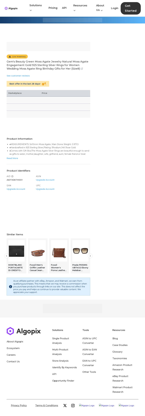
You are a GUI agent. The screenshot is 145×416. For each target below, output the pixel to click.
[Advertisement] (72, 32)
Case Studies (119, 345)
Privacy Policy (19, 405)
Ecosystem (13, 348)
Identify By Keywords (64, 367)
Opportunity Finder (63, 380)
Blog (115, 338)
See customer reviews (18, 75)
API (64, 7)
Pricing (52, 7)
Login (114, 8)
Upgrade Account (45, 180)
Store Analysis (60, 360)
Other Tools (89, 372)
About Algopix (15, 341)
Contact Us (13, 361)
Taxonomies (119, 358)
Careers (11, 355)
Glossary (117, 351)
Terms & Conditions (46, 405)
